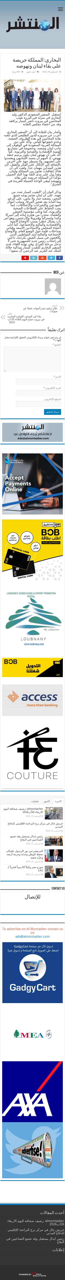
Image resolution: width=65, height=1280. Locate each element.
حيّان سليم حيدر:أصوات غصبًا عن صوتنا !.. (40, 308)
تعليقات (35, 801)
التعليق (57, 344)
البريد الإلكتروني (52, 388)
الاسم (57, 376)
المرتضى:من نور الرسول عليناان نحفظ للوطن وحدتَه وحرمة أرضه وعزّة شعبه (24, 854)
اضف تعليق (31, 72)
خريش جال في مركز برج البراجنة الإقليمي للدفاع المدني (36, 1231)
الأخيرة (58, 801)
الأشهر (47, 801)
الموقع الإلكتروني (52, 399)
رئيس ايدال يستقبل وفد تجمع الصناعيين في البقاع (26, 838)
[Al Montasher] (32, 24)
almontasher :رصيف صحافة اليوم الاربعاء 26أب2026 (23, 810)
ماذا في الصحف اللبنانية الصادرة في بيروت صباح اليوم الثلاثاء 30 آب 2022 (26, 318)
